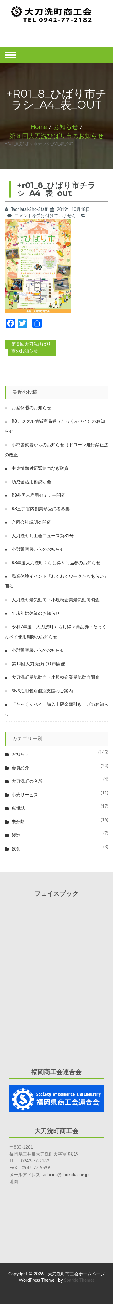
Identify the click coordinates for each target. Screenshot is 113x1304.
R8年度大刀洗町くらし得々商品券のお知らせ (56, 563)
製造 (16, 835)
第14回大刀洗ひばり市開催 (38, 664)
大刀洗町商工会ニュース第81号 (43, 536)
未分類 (18, 822)
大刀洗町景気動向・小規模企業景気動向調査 (56, 600)
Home (38, 127)
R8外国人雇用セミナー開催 (38, 495)
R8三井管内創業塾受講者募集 (41, 509)
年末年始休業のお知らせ (36, 613)
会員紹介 (20, 768)
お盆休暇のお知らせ (31, 408)
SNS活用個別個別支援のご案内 (42, 691)
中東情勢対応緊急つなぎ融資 (40, 468)
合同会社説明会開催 (31, 522)
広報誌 (18, 808)
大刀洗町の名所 (27, 781)
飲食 (16, 849)
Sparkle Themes (79, 1280)
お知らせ (65, 127)
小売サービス (25, 795)
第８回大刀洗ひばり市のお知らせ (56, 136)
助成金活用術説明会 (31, 482)
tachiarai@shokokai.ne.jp (65, 1175)
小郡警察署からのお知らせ (38, 549)
